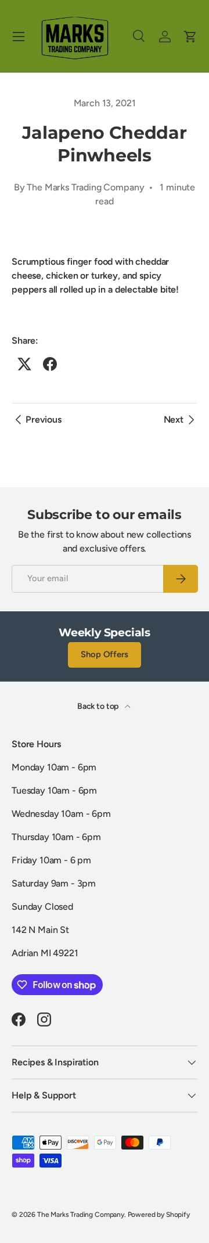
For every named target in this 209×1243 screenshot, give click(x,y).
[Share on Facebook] (50, 364)
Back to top (98, 706)
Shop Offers (104, 654)
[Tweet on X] (24, 364)
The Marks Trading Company (80, 1214)
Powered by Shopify (159, 1214)
